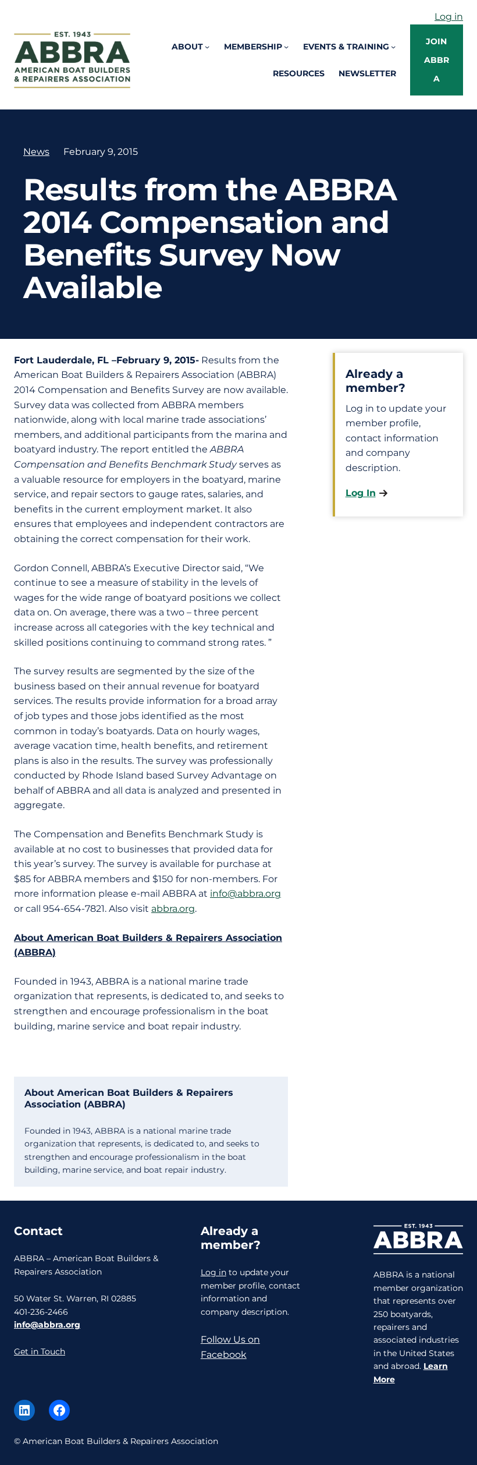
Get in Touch (39, 1351)
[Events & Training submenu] (393, 46)
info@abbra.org (245, 893)
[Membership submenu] (286, 46)
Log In (361, 492)
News (36, 151)
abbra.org (173, 908)
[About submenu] (207, 46)
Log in (449, 16)
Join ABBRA (436, 60)
